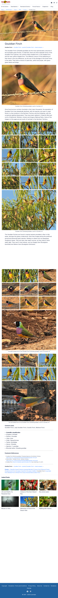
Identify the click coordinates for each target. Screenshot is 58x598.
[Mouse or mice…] (10, 501)
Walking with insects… (45, 508)
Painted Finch (19, 472)
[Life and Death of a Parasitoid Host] (10, 485)
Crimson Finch (37, 469)
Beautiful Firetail (14, 469)
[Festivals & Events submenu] (30, 6)
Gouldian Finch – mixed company (34, 47)
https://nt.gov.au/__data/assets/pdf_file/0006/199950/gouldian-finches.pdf (22, 460)
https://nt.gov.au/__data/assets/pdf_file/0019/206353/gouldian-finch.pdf (21, 457)
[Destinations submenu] (18, 6)
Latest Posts (5, 477)
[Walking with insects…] (48, 501)
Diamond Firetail (45, 469)
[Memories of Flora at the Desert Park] (29, 501)
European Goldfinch (32, 471)
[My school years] (48, 485)
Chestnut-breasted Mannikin (26, 469)
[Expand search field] (56, 3)
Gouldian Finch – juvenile (20, 47)
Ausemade (33, 594)
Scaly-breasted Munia (28, 472)
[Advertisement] (29, 257)
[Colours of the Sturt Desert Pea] (29, 485)
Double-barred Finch (10, 471)
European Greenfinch (21, 471)
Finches (7, 469)
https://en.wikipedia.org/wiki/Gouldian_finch (22, 462)
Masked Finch (11, 472)
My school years (44, 492)
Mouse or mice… (6, 508)
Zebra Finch (37, 472)
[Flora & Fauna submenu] (40, 6)
